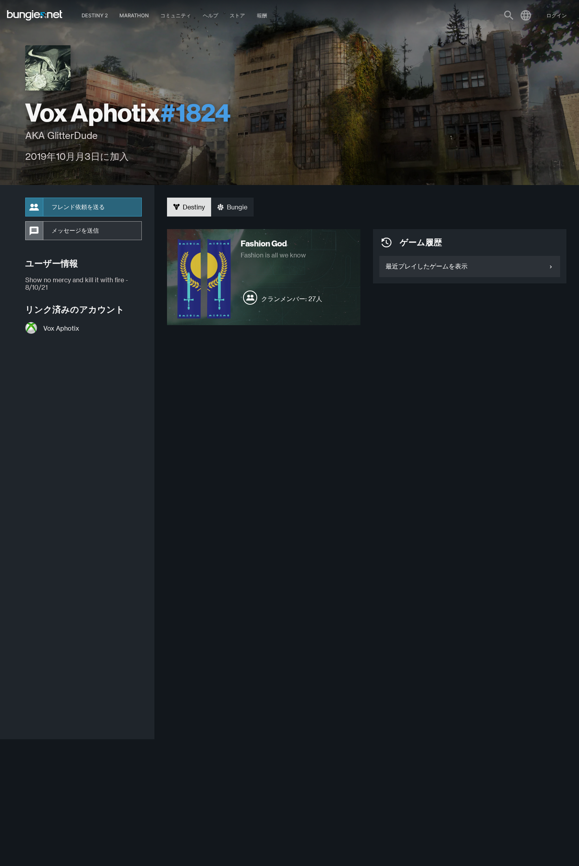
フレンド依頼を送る (78, 207)
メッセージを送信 (75, 231)
